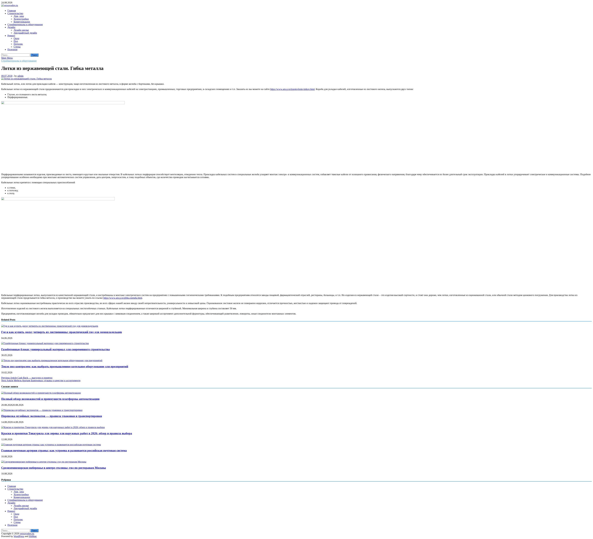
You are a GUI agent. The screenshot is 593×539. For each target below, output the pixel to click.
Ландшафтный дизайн (25, 32)
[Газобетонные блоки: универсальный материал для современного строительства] (45, 343)
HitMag (32, 536)
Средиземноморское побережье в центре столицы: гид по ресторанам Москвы (53, 467)
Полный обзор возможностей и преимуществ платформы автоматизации (50, 399)
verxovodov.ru (27, 533)
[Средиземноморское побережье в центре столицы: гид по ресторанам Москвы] (43, 461)
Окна (16, 38)
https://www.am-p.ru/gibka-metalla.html (122, 298)
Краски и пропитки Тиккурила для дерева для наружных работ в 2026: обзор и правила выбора (66, 433)
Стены (17, 46)
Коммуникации (22, 21)
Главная (11, 10)
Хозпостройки (21, 19)
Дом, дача (19, 16)
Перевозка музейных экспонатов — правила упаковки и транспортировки (51, 416)
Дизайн (11, 27)
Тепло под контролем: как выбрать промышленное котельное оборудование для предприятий (64, 366)
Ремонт (11, 35)
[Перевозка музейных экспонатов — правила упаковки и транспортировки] (41, 410)
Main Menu (7, 58)
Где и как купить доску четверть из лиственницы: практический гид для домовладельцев (61, 332)
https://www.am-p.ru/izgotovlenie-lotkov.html (292, 89)
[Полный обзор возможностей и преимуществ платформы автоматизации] (41, 393)
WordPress (19, 536)
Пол (16, 41)
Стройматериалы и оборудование (25, 24)
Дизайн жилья (21, 30)
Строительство (15, 13)
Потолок (18, 44)
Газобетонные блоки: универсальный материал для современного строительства (55, 349)
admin (20, 76)
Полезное (12, 49)
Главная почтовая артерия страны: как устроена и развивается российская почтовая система (64, 450)
